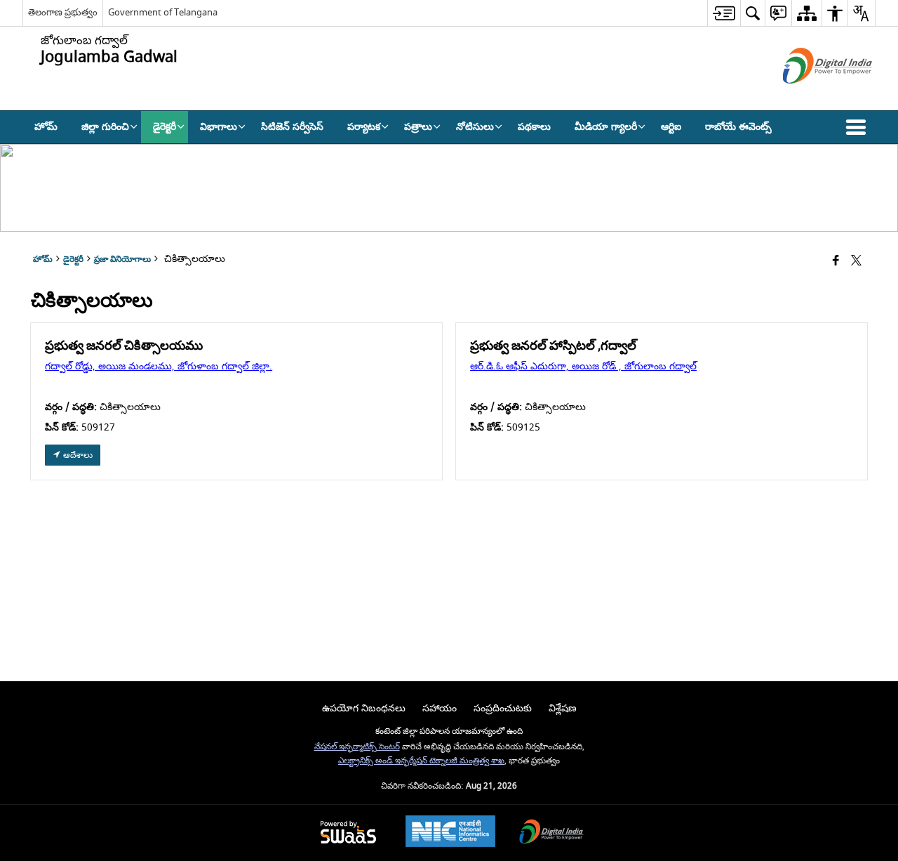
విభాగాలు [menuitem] (218, 126)
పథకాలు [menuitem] (534, 126)
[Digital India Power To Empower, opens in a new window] (551, 833)
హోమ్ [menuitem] (46, 126)
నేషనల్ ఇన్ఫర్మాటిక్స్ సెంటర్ (357, 747)
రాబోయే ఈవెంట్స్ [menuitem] (738, 126)
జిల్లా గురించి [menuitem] (105, 126)
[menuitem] (723, 13)
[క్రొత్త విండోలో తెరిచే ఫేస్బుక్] (836, 262)
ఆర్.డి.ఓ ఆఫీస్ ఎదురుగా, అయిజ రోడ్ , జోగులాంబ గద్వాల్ (583, 366)
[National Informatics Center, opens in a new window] (450, 833)
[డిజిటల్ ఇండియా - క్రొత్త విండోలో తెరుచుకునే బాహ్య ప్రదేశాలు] (810, 95)
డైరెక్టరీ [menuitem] (164, 126)
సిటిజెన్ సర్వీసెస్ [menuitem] (292, 126)
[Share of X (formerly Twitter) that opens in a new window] (856, 262)
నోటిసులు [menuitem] (475, 126)
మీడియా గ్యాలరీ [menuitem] (606, 126)
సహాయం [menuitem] (439, 708)
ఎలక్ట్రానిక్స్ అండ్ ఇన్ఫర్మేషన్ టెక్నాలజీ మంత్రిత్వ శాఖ (421, 761)
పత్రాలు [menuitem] (418, 126)
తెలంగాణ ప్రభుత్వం (63, 12)
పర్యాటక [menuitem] (363, 126)
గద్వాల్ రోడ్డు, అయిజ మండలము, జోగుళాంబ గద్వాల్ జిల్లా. (158, 366)
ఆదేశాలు (77, 455)
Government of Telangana (162, 12)
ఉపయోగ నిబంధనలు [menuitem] (364, 708)
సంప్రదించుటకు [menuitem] (503, 708)
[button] (859, 127)
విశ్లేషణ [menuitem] (563, 708)
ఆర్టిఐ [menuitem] (671, 126)
